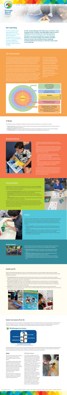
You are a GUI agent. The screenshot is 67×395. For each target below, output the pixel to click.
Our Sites (29, 4)
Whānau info (43, 4)
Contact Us (52, 4)
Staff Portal (63, 4)
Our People (18, 4)
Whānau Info (39, 389)
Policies (43, 389)
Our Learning (23, 4)
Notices (47, 4)
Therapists (37, 4)
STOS (33, 4)
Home (16, 389)
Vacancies (58, 4)
